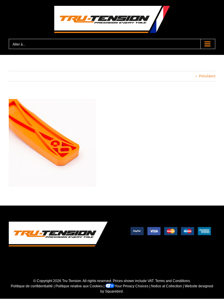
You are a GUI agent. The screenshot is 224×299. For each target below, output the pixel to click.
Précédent (207, 76)
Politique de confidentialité (32, 286)
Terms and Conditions (172, 281)
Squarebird (114, 291)
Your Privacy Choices (131, 286)
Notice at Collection (166, 286)
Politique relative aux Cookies (79, 286)
